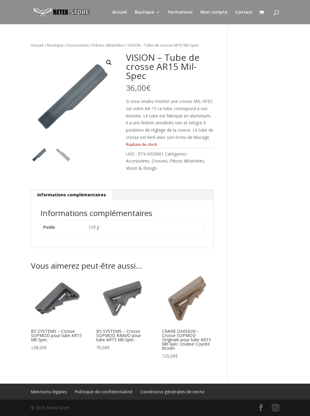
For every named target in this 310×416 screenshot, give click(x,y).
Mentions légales (49, 392)
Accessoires (78, 45)
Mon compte (213, 12)
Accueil (119, 12)
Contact (243, 12)
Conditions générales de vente (172, 392)
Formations (180, 12)
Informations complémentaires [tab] (71, 195)
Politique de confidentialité (103, 392)
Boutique (144, 12)
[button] (109, 62)
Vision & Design (141, 168)
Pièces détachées (108, 45)
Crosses (159, 161)
